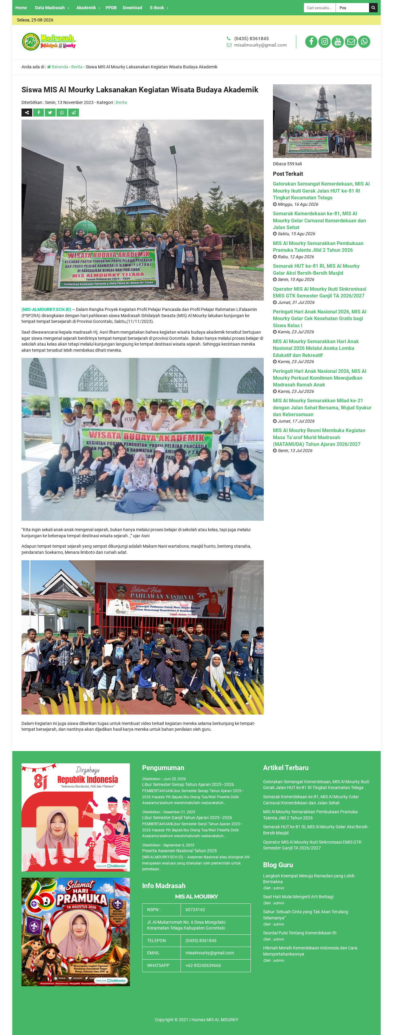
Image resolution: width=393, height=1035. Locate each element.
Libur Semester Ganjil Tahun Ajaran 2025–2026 (187, 817)
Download (132, 7)
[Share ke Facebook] (39, 112)
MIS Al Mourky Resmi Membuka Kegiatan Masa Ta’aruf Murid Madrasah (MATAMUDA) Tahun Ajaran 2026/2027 (319, 437)
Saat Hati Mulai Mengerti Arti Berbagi (298, 896)
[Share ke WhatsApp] (62, 112)
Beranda (59, 66)
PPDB (111, 7)
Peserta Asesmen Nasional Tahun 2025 (179, 850)
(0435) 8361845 (251, 38)
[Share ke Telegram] (73, 112)
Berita (77, 66)
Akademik (86, 7)
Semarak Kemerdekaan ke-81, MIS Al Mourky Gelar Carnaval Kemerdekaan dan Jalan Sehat (319, 220)
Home (21, 7)
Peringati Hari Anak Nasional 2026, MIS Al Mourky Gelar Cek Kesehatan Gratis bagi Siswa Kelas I (319, 318)
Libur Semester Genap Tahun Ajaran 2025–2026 (188, 784)
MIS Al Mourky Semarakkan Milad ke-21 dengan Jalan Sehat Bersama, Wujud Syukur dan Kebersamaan (322, 407)
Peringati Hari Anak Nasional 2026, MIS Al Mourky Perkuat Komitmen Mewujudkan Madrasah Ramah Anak (319, 378)
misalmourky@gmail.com (260, 45)
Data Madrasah (50, 7)
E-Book (157, 7)
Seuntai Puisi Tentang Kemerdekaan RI (300, 932)
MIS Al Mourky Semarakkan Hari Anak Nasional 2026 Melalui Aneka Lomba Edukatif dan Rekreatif (316, 348)
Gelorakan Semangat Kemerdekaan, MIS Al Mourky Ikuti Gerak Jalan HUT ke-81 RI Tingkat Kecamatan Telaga (321, 191)
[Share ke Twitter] (50, 112)
